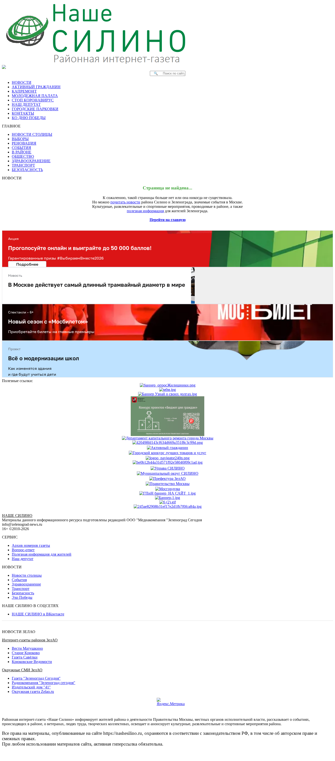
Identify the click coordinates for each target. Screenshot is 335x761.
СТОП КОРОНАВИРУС (33, 100)
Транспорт (20, 588)
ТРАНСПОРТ (23, 165)
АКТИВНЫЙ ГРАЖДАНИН (36, 87)
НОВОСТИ (21, 82)
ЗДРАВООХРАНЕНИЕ (31, 161)
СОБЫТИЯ (21, 148)
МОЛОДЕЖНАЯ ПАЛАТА (35, 96)
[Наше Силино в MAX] (5, 67)
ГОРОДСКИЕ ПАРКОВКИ (35, 109)
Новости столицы (27, 575)
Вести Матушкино (27, 648)
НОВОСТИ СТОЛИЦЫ (32, 134)
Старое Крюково (26, 653)
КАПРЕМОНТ (24, 91)
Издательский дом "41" (31, 687)
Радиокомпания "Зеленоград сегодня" (43, 683)
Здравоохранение (26, 584)
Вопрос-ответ (23, 550)
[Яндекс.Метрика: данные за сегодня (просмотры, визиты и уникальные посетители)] (171, 702)
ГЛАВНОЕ (13, 126)
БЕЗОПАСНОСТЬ (27, 170)
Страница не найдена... (167, 187)
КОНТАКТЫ (23, 113)
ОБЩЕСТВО (23, 156)
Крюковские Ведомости (32, 662)
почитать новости (125, 202)
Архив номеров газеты (31, 545)
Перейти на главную (168, 220)
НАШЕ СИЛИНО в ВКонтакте (38, 614)
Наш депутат (22, 559)
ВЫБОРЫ (20, 139)
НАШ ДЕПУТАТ (26, 104)
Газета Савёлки (25, 657)
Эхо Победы (22, 597)
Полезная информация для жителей (41, 554)
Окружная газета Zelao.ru (33, 691)
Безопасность (23, 593)
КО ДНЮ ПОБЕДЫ (29, 118)
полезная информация (145, 211)
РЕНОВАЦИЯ (24, 143)
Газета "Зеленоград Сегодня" (36, 678)
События (19, 580)
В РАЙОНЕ (21, 152)
